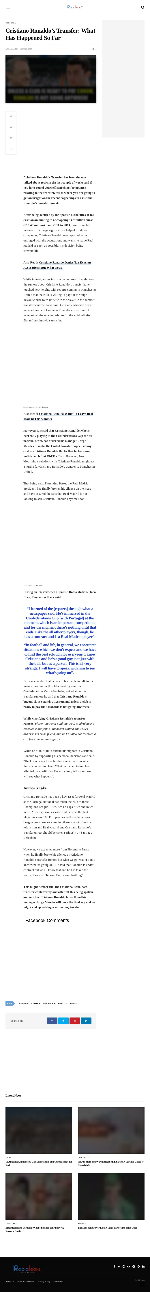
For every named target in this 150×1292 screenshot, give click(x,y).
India (8, 1157)
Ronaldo (63, 1004)
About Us (9, 1281)
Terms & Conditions (26, 1281)
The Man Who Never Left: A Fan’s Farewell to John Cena (107, 1228)
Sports (74, 1004)
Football (10, 23)
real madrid (48, 1004)
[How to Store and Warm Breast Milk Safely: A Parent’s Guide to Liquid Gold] (111, 1130)
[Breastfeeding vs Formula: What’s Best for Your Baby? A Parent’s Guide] (38, 1196)
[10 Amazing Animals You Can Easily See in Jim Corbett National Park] (38, 1130)
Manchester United (29, 1004)
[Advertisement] (59, 142)
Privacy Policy (44, 1281)
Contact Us (58, 1281)
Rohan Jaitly (11, 49)
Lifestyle (83, 1157)
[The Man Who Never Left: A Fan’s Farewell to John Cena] (111, 1196)
